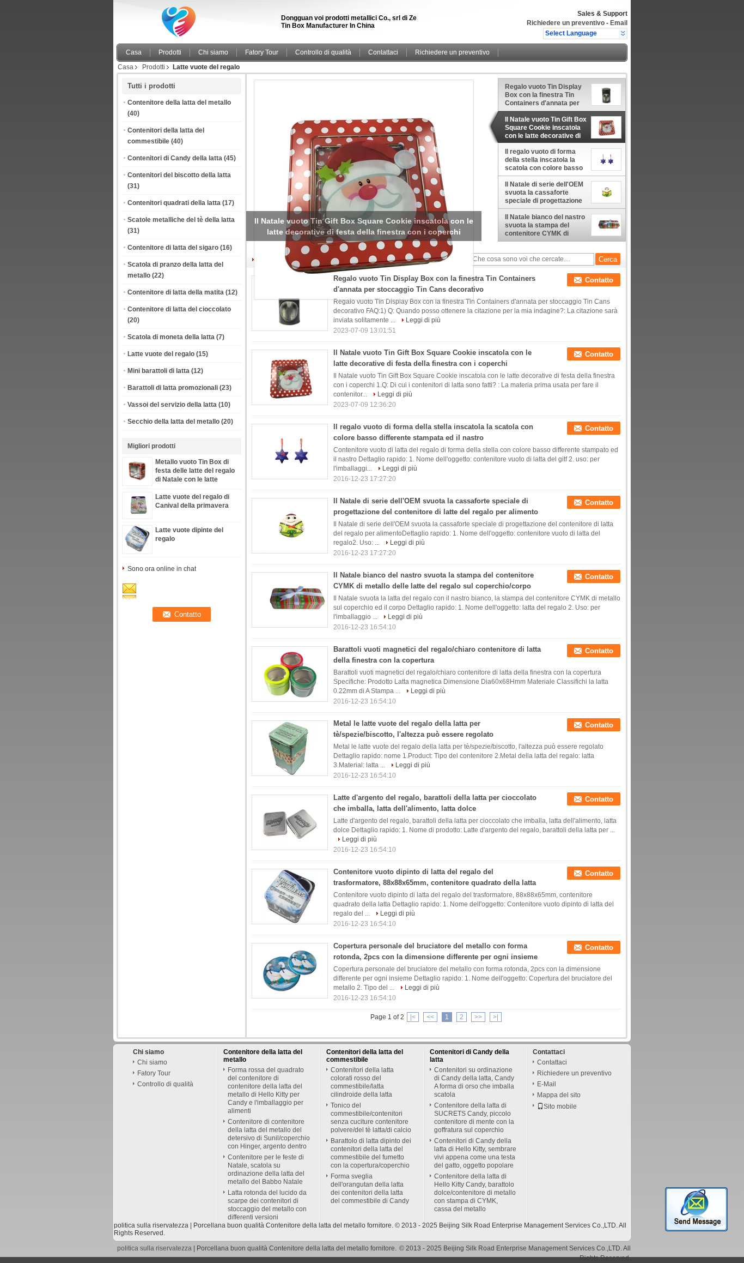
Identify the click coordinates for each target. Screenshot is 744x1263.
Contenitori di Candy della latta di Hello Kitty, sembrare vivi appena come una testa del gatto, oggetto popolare (475, 1153)
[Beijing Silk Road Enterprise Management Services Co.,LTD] (623, 33)
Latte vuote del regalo (160, 354)
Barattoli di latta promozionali (172, 388)
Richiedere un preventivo (566, 23)
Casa (134, 52)
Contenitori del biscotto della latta (179, 175)
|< (413, 1017)
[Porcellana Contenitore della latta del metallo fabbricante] (195, 19)
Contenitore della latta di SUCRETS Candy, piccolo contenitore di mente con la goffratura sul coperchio (474, 1118)
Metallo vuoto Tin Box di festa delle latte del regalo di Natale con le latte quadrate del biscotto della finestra (196, 479)
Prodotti (169, 52)
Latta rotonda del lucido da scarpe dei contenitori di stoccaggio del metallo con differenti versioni (267, 1205)
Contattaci (383, 52)
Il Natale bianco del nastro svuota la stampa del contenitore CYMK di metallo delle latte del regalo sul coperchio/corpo (545, 225)
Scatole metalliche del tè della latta (181, 220)
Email (618, 23)
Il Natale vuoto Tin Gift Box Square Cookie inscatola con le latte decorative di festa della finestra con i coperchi (546, 128)
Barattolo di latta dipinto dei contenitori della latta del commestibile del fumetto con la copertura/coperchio (371, 1153)
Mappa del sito (559, 1095)
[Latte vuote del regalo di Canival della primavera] (137, 512)
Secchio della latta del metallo (173, 421)
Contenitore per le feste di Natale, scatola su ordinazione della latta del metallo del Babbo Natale (266, 1169)
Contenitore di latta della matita (175, 292)
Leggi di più (423, 320)
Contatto (599, 280)
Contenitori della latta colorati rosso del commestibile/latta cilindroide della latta (362, 1082)
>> (478, 1017)
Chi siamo (213, 52)
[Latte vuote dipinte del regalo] (137, 550)
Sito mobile (560, 1106)
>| (495, 1017)
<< (430, 1017)
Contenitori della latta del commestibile (364, 1055)
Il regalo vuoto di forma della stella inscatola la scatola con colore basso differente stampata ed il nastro (544, 160)
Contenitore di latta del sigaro (172, 247)
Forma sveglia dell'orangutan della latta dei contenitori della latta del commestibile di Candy (370, 1188)
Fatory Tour (261, 52)
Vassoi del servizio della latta (172, 404)
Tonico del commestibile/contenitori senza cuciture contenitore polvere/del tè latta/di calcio (371, 1118)
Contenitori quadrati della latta (174, 203)
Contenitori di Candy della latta (174, 158)
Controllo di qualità (323, 52)
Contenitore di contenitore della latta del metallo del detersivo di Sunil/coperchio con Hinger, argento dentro (269, 1134)
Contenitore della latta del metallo (179, 102)
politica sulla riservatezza (151, 1225)
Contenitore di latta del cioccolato (179, 309)
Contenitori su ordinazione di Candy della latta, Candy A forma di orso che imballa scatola (474, 1082)
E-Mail (546, 1084)
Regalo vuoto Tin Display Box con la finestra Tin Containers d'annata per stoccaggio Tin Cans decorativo (543, 95)
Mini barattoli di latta (158, 371)
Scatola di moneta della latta (171, 337)
